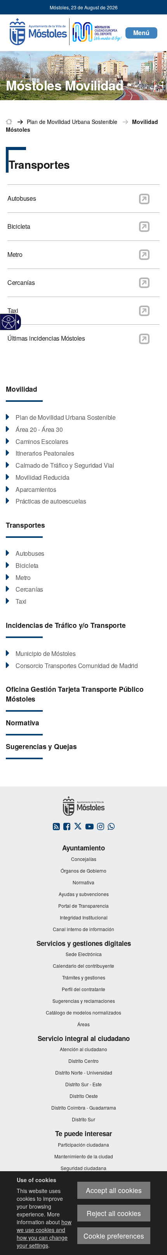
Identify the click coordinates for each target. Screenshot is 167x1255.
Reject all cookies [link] (114, 1213)
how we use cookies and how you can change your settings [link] (44, 1233)
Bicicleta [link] (18, 226)
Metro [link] (15, 254)
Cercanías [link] (21, 282)
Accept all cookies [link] (114, 1190)
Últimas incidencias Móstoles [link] (46, 338)
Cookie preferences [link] (114, 1236)
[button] (141, 33)
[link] (8, 322)
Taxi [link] (12, 310)
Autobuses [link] (21, 198)
